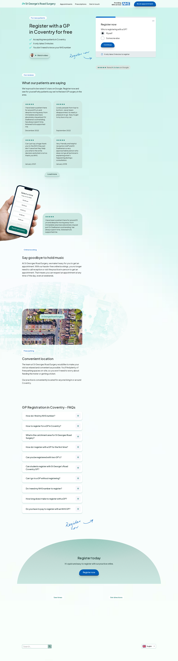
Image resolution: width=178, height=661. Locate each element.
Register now (89, 572)
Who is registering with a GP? (114, 29)
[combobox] (148, 646)
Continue (108, 45)
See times (58, 597)
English (149, 646)
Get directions (116, 597)
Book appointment (145, 4)
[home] (39, 3)
